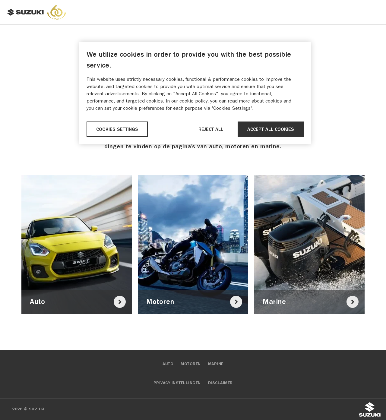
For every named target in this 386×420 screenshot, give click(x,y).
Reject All (210, 129)
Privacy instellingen (177, 383)
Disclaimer (220, 383)
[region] (195, 93)
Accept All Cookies (270, 129)
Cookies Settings (117, 129)
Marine (215, 364)
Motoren (191, 364)
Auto (168, 364)
